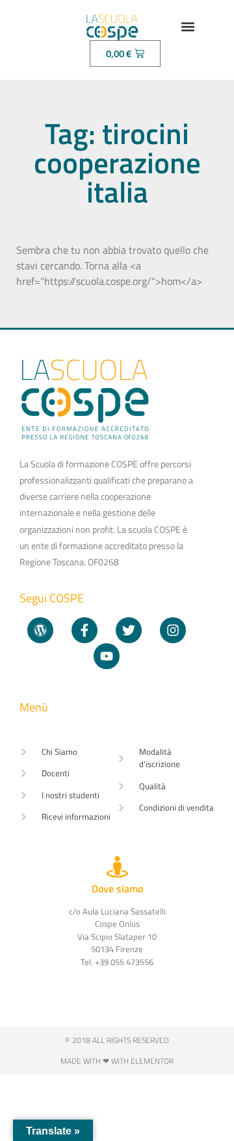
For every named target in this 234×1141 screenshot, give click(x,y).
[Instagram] (173, 630)
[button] (188, 26)
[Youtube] (107, 656)
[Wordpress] (40, 630)
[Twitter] (129, 630)
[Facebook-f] (85, 630)
